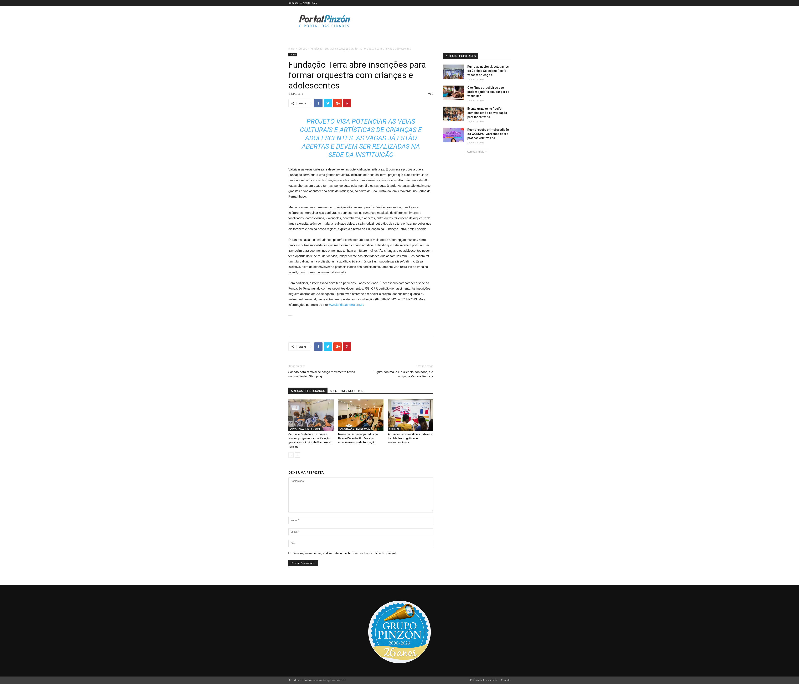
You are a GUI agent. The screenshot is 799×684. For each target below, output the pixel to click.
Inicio (291, 48)
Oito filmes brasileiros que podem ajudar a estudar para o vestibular (488, 92)
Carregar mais (475, 151)
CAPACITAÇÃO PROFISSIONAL (305, 428)
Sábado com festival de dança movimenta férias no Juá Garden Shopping (321, 374)
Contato (506, 680)
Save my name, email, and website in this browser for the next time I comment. (345, 553)
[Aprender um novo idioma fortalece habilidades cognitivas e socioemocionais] (410, 415)
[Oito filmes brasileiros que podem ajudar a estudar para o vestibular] (453, 93)
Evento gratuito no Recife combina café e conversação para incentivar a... (487, 113)
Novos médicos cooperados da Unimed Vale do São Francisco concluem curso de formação (358, 438)
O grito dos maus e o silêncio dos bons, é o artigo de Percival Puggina (403, 374)
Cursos (303, 48)
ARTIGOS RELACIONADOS (308, 391)
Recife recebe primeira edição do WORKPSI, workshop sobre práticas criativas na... (488, 134)
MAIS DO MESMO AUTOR (346, 391)
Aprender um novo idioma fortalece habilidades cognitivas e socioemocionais (410, 438)
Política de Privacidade (483, 680)
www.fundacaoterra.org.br (346, 304)
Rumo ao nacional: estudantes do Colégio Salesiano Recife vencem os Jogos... (488, 71)
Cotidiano (394, 428)
